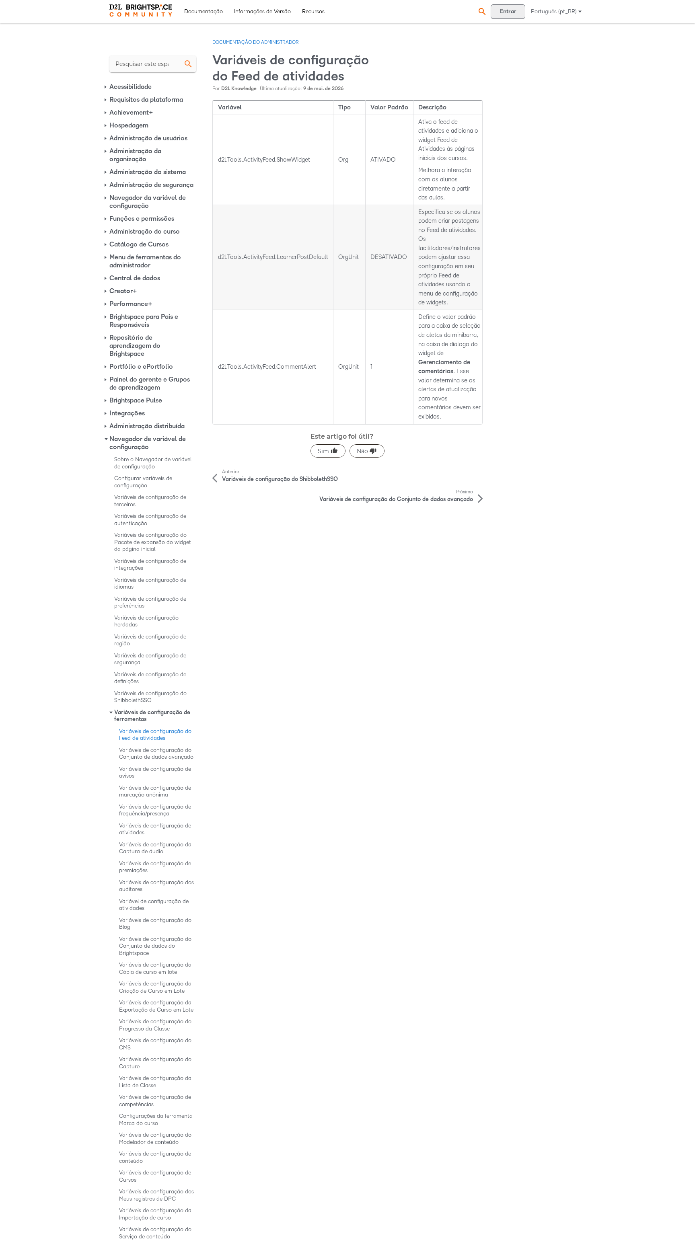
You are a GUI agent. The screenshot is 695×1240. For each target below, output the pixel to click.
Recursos (313, 11)
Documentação (203, 11)
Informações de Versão (262, 11)
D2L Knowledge (239, 88)
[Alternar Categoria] (106, 86)
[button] (481, 11)
